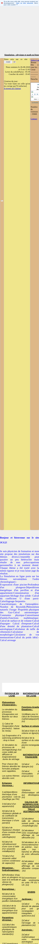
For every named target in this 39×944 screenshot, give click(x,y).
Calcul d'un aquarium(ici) (9, 805)
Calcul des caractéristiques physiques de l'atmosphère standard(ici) (9, 929)
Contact (34, 119)
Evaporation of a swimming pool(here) (11, 736)
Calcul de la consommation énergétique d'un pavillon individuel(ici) (11, 897)
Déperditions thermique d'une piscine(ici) (9, 794)
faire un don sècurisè (24, 3)
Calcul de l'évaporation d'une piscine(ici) (10, 726)
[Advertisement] (19, 31)
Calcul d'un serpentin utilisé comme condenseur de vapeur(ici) (11, 859)
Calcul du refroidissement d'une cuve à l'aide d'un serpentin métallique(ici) (10, 846)
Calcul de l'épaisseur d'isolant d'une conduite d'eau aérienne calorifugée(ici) (11, 832)
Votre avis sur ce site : (17, 59)
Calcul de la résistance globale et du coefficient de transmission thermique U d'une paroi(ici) (11, 817)
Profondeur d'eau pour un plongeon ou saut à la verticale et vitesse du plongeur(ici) (11, 880)
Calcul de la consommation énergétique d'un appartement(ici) (9, 909)
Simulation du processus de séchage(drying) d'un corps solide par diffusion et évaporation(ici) (11, 751)
